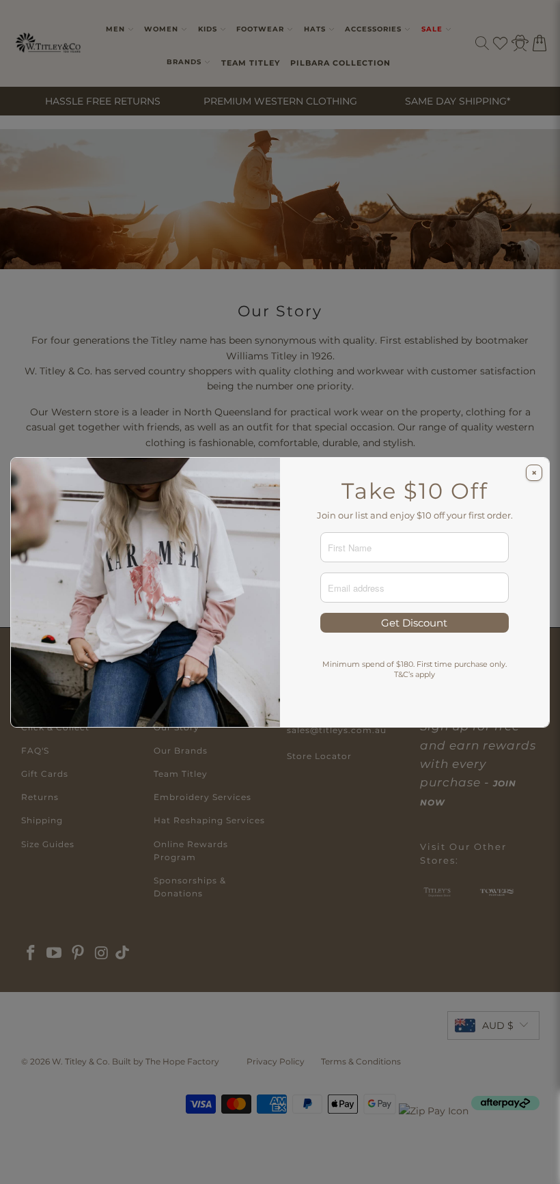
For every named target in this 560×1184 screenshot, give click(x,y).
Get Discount (414, 622)
